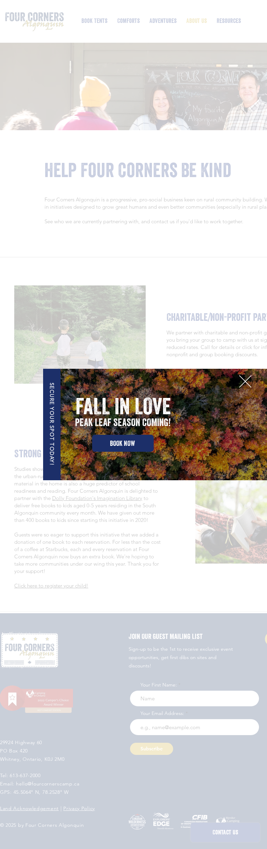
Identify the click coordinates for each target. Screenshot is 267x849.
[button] (245, 381)
